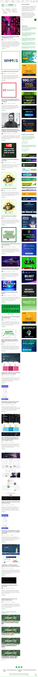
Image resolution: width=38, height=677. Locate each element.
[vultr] (29, 62)
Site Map (27, 674)
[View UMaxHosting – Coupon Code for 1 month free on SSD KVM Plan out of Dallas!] (4, 399)
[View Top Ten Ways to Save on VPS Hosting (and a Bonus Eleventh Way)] (10, 314)
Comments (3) (14, 319)
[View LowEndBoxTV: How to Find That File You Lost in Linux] (8, 157)
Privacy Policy (20, 674)
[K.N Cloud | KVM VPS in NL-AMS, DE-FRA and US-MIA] (29, 131)
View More (3, 613)
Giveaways (5, 11)
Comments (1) (14, 162)
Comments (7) (13, 271)
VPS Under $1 (14, 9)
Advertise (27, 0)
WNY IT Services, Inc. (25, 673)
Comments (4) (14, 103)
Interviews (13, 10)
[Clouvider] (29, 90)
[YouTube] (33, 1)
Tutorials (8, 10)
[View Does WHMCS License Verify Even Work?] (10, 69)
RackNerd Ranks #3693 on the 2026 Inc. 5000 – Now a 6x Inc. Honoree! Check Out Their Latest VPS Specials (29, 28)
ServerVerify (5, 13)
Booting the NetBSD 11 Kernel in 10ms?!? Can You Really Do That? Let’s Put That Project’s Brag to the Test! (29, 34)
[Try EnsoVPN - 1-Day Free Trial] (29, 117)
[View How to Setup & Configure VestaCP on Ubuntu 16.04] (8, 583)
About (2, 0)
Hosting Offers (8, 9)
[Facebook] (16, 667)
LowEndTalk (15, 11)
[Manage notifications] (35, 675)
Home (2, 9)
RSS (24, 674)
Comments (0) (14, 39)
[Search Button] (35, 20)
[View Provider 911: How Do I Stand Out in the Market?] (8, 290)
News (4, 10)
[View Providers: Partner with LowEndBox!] (8, 186)
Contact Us (15, 674)
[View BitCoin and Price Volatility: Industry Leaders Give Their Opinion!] (8, 241)
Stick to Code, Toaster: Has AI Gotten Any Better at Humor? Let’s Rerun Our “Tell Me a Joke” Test (28, 43)
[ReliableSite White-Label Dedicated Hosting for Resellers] (29, 76)
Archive (10, 674)
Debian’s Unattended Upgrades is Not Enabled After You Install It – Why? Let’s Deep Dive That (28, 39)
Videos (9, 11)
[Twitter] (36, 1)
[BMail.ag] (29, 103)
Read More (3, 48)
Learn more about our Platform (27, 17)
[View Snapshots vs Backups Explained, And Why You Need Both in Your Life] (10, 34)
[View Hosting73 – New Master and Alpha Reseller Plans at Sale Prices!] (10, 499)
